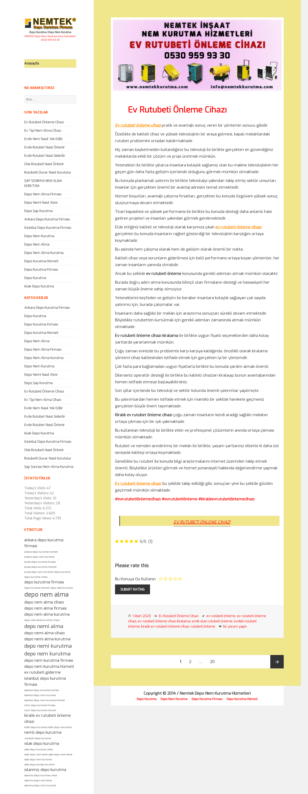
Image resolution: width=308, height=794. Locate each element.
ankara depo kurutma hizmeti (41, 551)
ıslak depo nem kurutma (38, 759)
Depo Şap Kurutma (38, 211)
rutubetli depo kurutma (37, 738)
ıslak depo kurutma (41, 743)
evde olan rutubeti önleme (212, 621)
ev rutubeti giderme (42, 672)
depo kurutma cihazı (36, 576)
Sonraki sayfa (277, 661)
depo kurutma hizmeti (37, 587)
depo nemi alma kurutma (47, 639)
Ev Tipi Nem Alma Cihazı (42, 130)
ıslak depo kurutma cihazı (38, 749)
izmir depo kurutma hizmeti (40, 710)
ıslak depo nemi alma (60, 754)
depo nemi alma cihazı (44, 633)
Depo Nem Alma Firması (42, 194)
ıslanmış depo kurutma (45, 769)
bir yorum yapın (234, 626)
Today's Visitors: (36, 493)
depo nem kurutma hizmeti (49, 666)
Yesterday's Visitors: (39, 503)
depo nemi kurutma (48, 645)
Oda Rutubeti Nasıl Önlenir (44, 164)
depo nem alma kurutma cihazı (42, 620)
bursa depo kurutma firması (40, 561)
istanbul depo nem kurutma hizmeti (44, 700)
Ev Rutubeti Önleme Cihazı (44, 122)
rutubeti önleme (203, 626)
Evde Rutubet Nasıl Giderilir (44, 155)
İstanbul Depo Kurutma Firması (47, 227)
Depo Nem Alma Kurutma (43, 253)
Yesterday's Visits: (38, 498)
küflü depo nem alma (60, 727)
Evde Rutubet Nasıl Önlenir (44, 147)
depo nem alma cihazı (44, 602)
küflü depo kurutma (35, 727)
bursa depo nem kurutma (38, 571)
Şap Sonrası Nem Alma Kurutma (48, 467)
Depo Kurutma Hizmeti (41, 261)
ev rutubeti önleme (221, 616)
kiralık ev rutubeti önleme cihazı (165, 626)
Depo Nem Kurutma (39, 236)
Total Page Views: (38, 518)
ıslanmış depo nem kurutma (40, 785)
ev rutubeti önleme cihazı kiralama (164, 621)
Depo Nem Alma (36, 244)
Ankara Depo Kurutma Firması (47, 219)
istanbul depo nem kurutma (40, 695)
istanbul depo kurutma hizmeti (41, 690)
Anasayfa (31, 63)
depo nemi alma (43, 626)
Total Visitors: (34, 513)
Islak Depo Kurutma (39, 286)
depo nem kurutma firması (48, 660)
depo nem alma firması (45, 608)
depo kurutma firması (44, 582)
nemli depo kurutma (42, 732)
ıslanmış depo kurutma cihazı (40, 775)
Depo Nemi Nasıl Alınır (41, 202)
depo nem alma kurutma (47, 614)
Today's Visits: (35, 488)
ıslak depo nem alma (36, 754)
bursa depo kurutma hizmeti (40, 566)
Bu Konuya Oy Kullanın (135, 579)
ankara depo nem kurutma (39, 556)
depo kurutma (62, 571)
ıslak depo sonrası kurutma (39, 764)
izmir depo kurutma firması (39, 705)
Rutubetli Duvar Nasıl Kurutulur (47, 172)
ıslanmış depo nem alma (38, 780)
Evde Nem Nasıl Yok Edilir (43, 139)
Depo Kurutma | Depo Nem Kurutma (50, 32)
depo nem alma (46, 595)
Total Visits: (33, 508)
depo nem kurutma (47, 653)
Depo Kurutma (35, 278)
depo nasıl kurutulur (61, 587)
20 (214, 661)
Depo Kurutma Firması (41, 269)
